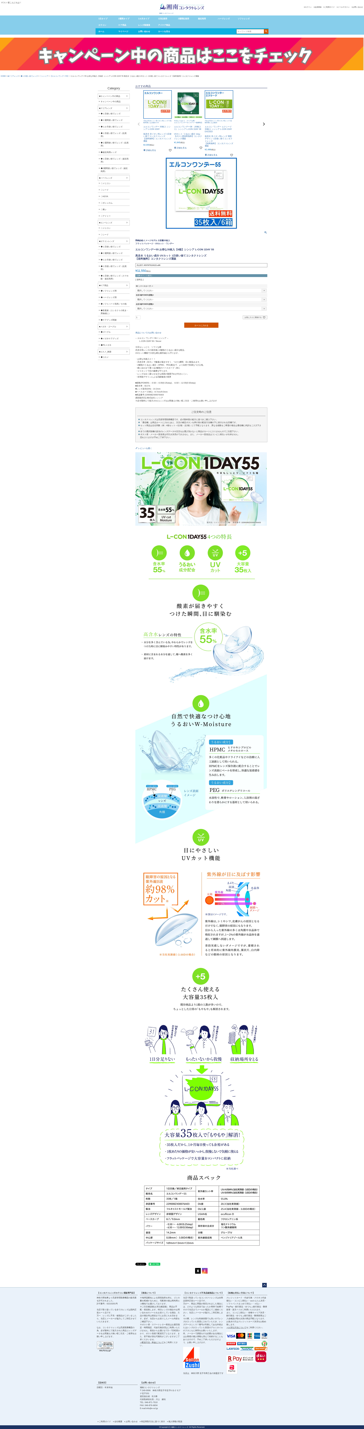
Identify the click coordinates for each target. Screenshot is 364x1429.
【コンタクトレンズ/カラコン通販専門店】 (116, 1293)
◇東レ (104, 209)
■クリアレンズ (13, 76)
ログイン (308, 7)
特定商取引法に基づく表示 (153, 1421)
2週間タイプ (123, 18)
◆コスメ (105, 357)
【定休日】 (102, 1382)
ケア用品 (122, 25)
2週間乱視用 (183, 18)
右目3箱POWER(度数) (145, 295)
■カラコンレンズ (106, 241)
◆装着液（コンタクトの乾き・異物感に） (115, 312)
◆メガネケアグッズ (110, 338)
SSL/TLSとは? (105, 1351)
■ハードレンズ (105, 178)
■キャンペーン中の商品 (109, 96)
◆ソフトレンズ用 (109, 291)
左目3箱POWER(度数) (145, 304)
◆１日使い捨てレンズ (29, 76)
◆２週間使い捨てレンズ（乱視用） (115, 144)
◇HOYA (104, 196)
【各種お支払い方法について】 (241, 1293)
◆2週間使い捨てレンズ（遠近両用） (114, 169)
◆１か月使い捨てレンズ (112, 127)
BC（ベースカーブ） (145, 286)
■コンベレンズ (105, 223)
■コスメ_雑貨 (105, 352)
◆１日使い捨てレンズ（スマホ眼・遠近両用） (115, 277)
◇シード (105, 190)
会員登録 (318, 7)
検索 (266, 31)
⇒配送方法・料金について (152, 1342)
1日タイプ (102, 18)
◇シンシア (44, 76)
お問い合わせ (358, 7)
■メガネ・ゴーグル (107, 326)
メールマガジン (344, 7)
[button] (138, 124)
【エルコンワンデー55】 (59, 76)
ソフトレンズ (244, 18)
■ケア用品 (103, 285)
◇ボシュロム (107, 203)
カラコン (102, 25)
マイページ (123, 31)
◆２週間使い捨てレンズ (112, 120)
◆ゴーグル (106, 332)
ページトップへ (264, 1285)
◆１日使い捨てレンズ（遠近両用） (115, 160)
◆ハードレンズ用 (109, 297)
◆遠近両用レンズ (109, 152)
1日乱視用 (162, 18)
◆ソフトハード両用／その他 (114, 304)
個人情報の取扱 (175, 1421)
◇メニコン (106, 183)
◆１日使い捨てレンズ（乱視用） (114, 134)
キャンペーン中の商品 (111, 101)
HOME (3, 76)
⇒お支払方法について (236, 1327)
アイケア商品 (164, 25)
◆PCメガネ (106, 345)
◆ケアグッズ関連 (109, 320)
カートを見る (164, 31)
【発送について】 (148, 1293)
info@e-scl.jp (152, 1408)
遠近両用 (202, 18)
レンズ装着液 (144, 25)
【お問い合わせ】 (148, 1382)
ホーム (101, 31)
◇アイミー (106, 216)
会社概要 (118, 1421)
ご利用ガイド (329, 7)
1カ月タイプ (143, 18)
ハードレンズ (224, 18)
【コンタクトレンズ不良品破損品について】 (204, 1293)
